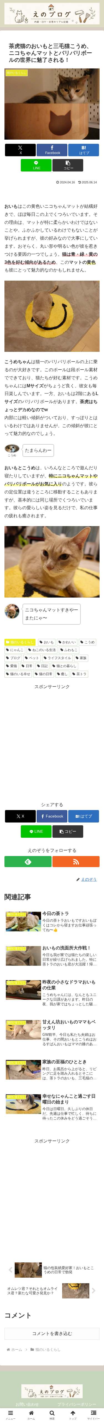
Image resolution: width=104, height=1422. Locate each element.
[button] (67, 165)
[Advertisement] (52, 743)
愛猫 (13, 666)
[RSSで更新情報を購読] (76, 861)
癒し (64, 674)
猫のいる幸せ (20, 674)
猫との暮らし (67, 666)
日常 (29, 666)
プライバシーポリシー (76, 1404)
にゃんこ (17, 650)
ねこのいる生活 (44, 650)
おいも (49, 642)
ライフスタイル (59, 658)
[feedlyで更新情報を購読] (28, 861)
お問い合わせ (27, 1404)
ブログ (15, 658)
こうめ (90, 642)
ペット (34, 658)
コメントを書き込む (52, 1333)
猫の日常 (45, 674)
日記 (44, 666)
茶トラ (82, 674)
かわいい (69, 642)
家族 (83, 658)
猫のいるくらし (22, 642)
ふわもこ (71, 650)
